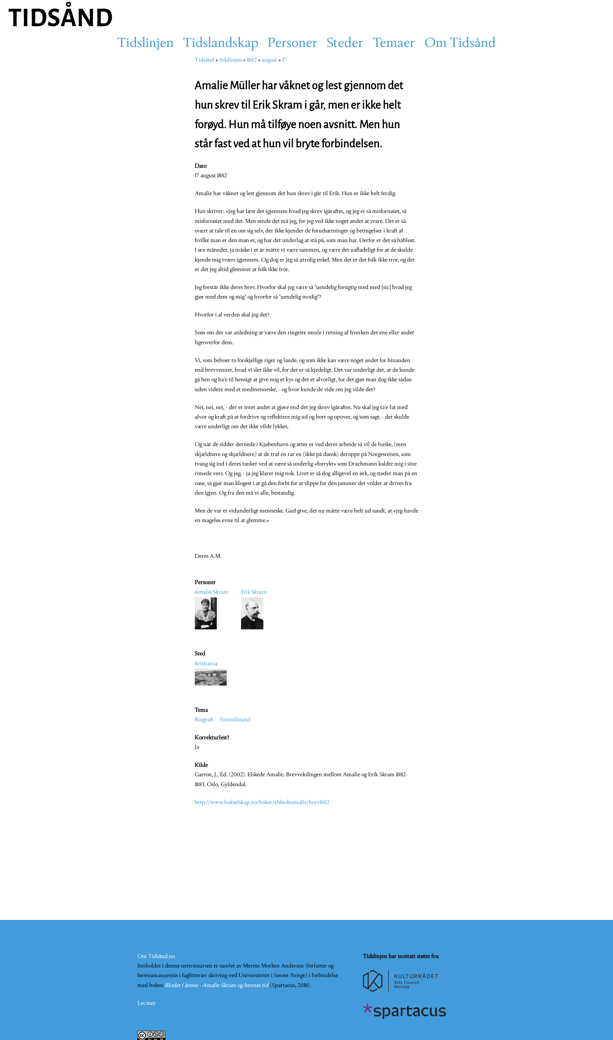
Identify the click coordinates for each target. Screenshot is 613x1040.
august (269, 60)
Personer (292, 44)
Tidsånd (204, 60)
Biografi (204, 720)
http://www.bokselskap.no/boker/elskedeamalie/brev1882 (262, 803)
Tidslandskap (220, 44)
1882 (252, 60)
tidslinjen (230, 60)
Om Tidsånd (460, 44)
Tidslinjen (145, 44)
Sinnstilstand (235, 720)
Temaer (394, 44)
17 (284, 60)
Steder (345, 44)
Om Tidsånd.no (156, 956)
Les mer (146, 1003)
